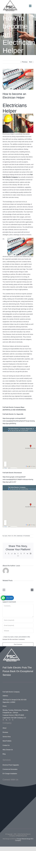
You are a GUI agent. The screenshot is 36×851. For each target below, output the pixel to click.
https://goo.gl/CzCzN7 (9, 482)
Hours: (5, 706)
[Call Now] (3, 598)
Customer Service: (8, 715)
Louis (5, 535)
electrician (19, 535)
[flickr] (9, 719)
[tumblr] (12, 719)
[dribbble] (3, 719)
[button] (4, 590)
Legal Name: (7, 717)
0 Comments (27, 535)
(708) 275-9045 (19, 715)
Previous (24, 62)
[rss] (6, 719)
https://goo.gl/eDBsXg (9, 423)
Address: (5, 695)
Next (30, 62)
